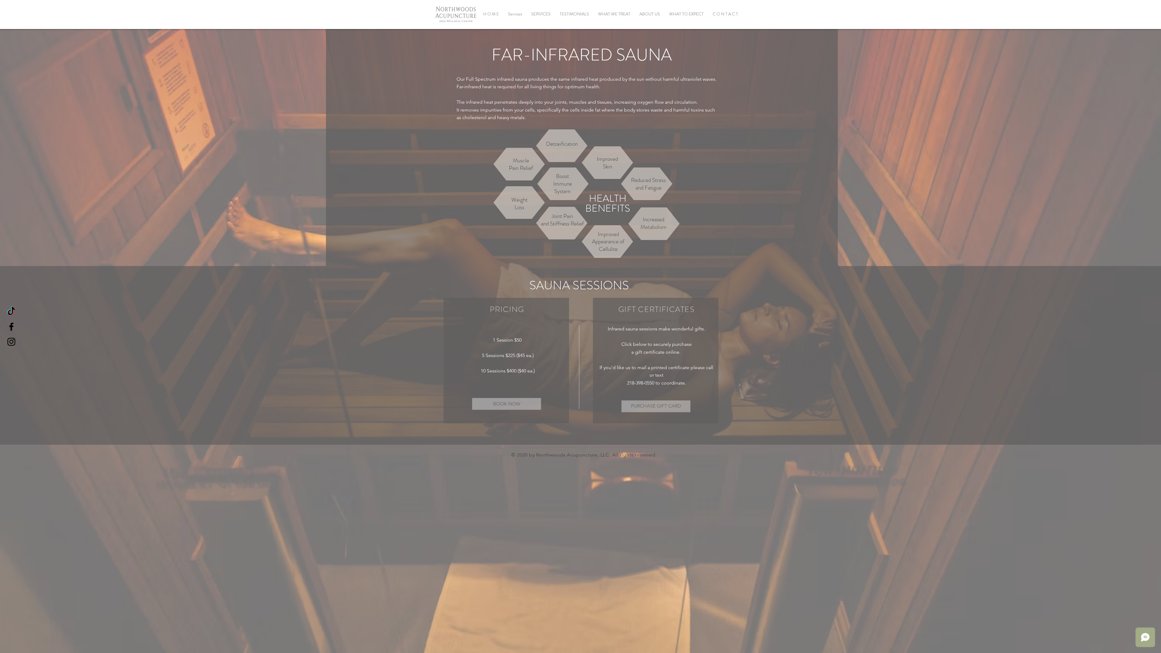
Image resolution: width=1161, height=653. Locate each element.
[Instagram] (11, 341)
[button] (541, 14)
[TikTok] (11, 311)
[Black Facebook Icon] (11, 326)
